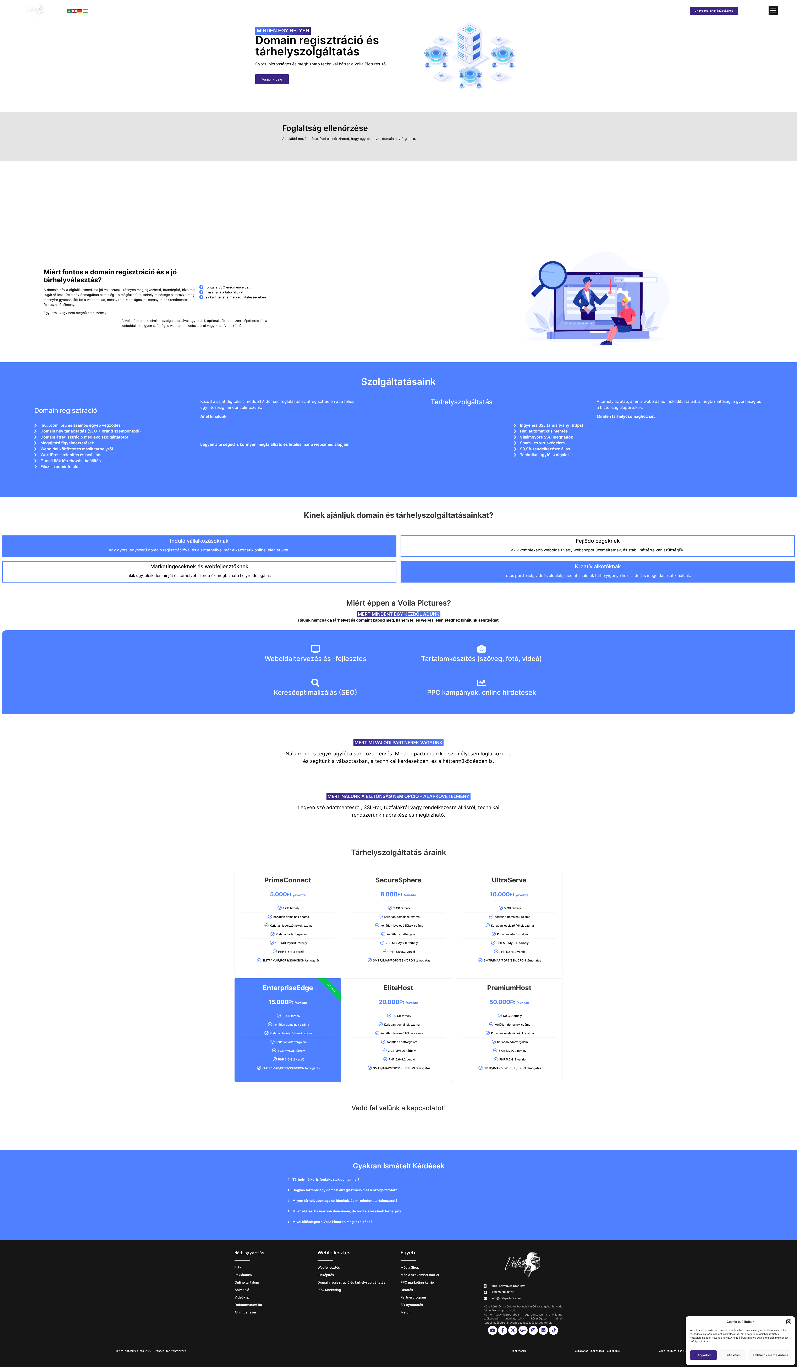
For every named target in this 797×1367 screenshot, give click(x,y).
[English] (74, 11)
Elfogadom (703, 1355)
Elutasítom (733, 1355)
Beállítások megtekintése (769, 1355)
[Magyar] (85, 11)
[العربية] (69, 11)
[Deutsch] (80, 11)
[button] (789, 1322)
